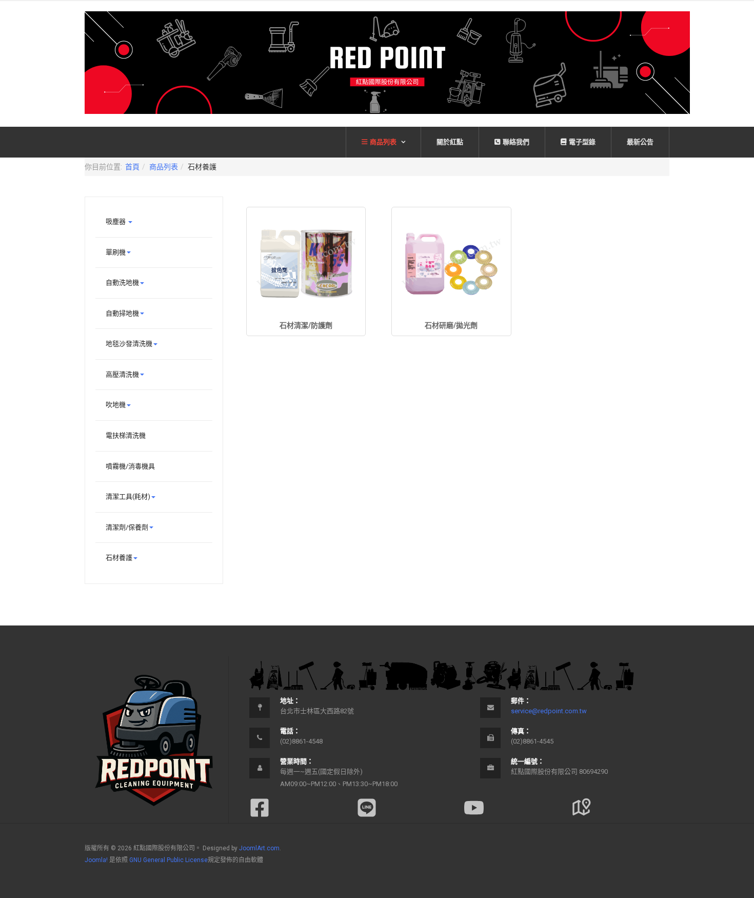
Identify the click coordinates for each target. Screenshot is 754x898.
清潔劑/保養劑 (127, 527)
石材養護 (119, 557)
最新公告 (640, 142)
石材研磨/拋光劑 (451, 325)
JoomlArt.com (259, 848)
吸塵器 (116, 221)
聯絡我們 (516, 142)
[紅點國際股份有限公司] (387, 62)
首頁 (132, 167)
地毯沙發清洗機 (129, 343)
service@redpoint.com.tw (549, 711)
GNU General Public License (168, 860)
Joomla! (96, 860)
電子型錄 (582, 142)
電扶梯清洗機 (126, 435)
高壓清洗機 (122, 374)
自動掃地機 (122, 313)
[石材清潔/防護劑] (306, 263)
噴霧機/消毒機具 (130, 466)
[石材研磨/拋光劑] (451, 263)
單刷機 (116, 252)
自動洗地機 (122, 282)
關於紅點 (449, 142)
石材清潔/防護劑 (306, 325)
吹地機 (116, 404)
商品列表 (384, 142)
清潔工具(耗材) (128, 496)
